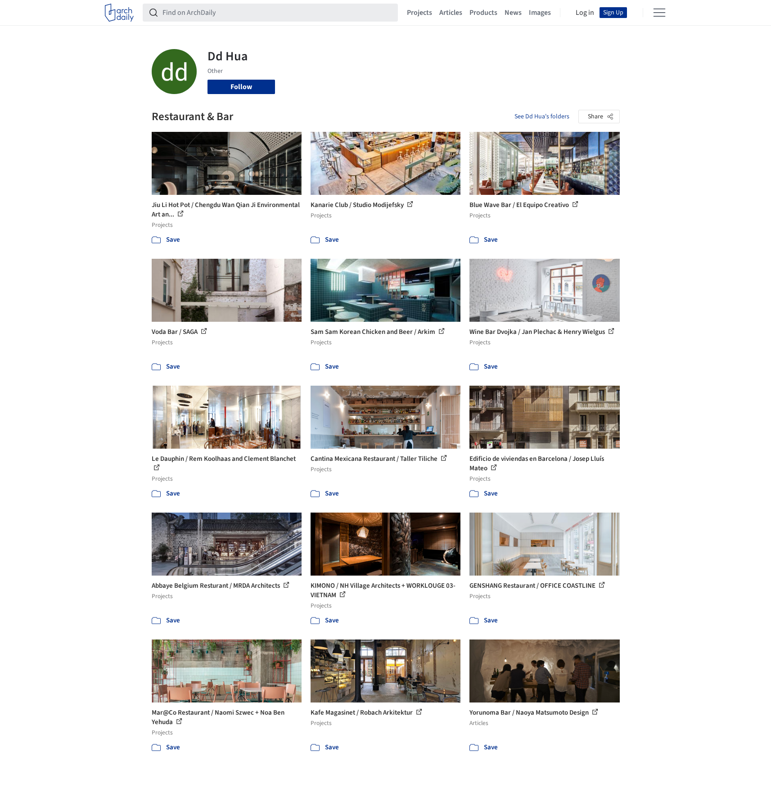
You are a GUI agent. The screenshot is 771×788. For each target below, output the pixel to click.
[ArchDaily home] (119, 13)
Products (483, 13)
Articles (450, 13)
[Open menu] (659, 12)
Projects (419, 13)
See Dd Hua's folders (541, 116)
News (513, 13)
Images (540, 13)
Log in (585, 13)
